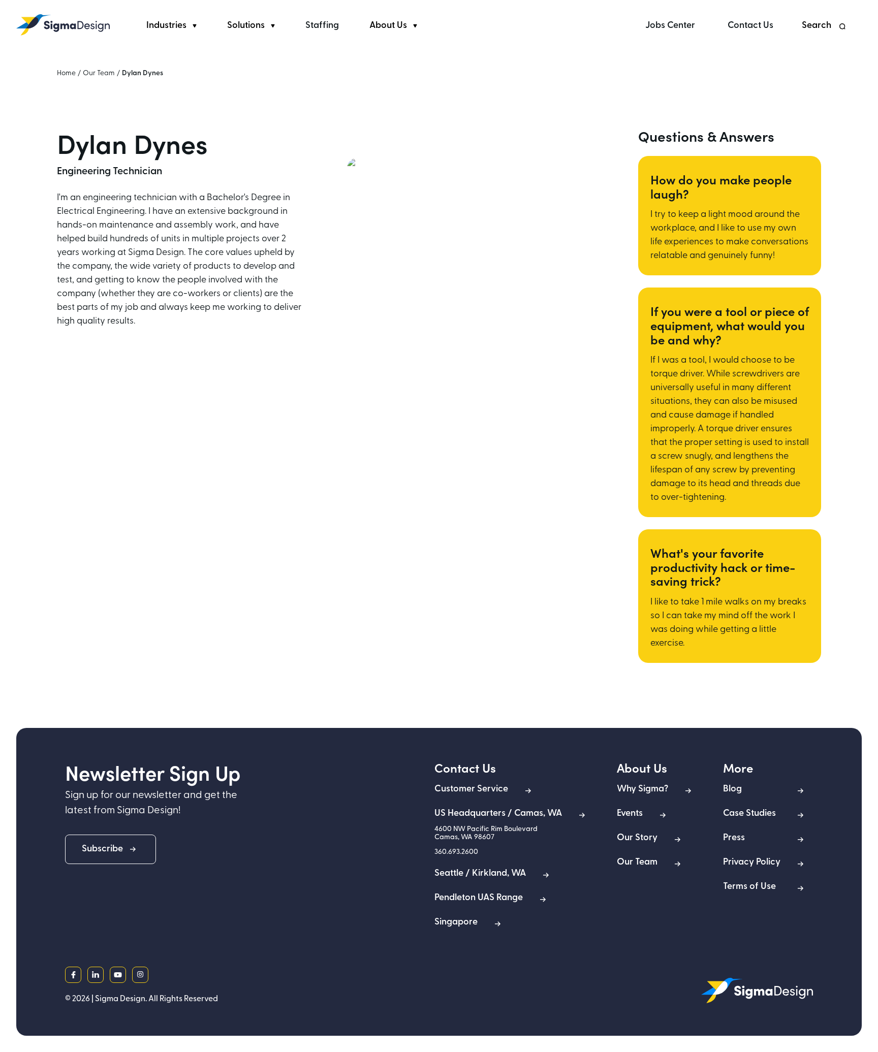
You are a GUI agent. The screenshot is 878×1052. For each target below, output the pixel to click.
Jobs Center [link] (670, 25)
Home (66, 73)
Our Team (99, 73)
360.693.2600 (456, 852)
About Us (388, 25)
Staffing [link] (322, 25)
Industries (166, 25)
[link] (63, 25)
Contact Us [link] (750, 25)
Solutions (246, 25)
